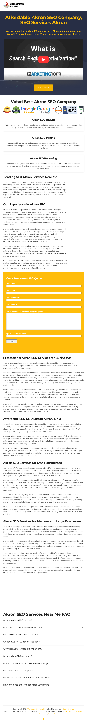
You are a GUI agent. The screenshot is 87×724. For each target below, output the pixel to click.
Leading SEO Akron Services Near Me (30, 177)
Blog (64, 709)
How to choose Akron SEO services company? (25, 663)
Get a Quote (43, 88)
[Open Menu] (83, 5)
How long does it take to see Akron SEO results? (26, 685)
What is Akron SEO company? (17, 656)
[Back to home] (13, 5)
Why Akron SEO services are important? (22, 649)
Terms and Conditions (73, 711)
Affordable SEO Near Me (36, 709)
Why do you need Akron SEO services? (22, 634)
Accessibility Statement (38, 714)
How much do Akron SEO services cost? (22, 627)
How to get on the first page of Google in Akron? (27, 677)
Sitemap (70, 709)
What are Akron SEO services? (17, 620)
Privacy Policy (53, 714)
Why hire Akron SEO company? (18, 670)
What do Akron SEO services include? (21, 641)
